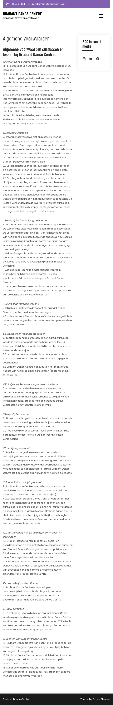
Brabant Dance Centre (22, 13)
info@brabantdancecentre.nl (48, 4)
